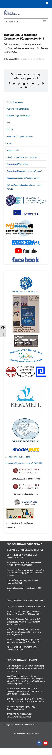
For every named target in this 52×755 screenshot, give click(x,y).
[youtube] (45, 743)
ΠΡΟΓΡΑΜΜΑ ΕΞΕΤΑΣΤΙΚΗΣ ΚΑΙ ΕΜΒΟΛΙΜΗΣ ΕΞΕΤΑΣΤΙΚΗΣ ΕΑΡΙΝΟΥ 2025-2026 (24, 563)
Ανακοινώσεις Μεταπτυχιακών (18, 115)
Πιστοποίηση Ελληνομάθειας (18, 164)
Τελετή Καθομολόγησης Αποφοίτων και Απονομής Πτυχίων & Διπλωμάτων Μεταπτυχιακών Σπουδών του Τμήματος (25, 668)
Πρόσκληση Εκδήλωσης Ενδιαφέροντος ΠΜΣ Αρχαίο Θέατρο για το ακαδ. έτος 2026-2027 (23, 640)
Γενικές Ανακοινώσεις (15, 102)
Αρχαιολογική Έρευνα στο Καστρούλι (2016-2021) (23, 463)
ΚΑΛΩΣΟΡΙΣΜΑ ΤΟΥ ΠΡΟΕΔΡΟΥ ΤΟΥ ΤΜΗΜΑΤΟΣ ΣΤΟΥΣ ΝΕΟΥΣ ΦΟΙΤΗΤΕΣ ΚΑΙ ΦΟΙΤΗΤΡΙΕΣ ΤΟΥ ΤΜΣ (26, 700)
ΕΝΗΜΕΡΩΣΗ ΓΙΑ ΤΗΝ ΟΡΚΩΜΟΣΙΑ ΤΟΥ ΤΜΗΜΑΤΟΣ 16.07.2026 (22, 556)
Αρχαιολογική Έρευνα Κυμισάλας (17, 456)
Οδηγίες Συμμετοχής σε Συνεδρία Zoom (22, 157)
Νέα (8, 122)
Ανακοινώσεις (24, 59)
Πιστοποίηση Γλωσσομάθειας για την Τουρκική (24, 171)
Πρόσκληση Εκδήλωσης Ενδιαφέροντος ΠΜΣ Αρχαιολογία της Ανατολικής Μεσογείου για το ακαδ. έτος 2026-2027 (24, 632)
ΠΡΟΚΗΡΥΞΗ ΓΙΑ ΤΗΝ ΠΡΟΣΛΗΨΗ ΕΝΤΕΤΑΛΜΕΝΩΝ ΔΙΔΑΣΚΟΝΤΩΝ (19, 715)
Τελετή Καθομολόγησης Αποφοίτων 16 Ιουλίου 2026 (26, 606)
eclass (9, 143)
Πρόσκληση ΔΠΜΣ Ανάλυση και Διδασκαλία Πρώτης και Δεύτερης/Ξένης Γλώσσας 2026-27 (24, 612)
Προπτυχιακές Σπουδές (37, 59)
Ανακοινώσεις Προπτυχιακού (18, 109)
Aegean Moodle (13, 150)
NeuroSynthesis (34, 733)
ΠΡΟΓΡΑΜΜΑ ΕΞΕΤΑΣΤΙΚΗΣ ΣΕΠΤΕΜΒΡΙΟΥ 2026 (25, 549)
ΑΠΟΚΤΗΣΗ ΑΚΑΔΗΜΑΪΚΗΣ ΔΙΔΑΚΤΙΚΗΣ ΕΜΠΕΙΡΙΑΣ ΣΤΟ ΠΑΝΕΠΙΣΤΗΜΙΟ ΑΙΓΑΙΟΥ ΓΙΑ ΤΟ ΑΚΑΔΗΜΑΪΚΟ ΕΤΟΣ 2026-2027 (25, 691)
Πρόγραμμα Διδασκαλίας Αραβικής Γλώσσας (23, 178)
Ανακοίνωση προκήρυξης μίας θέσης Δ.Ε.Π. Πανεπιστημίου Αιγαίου (23, 707)
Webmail (10, 129)
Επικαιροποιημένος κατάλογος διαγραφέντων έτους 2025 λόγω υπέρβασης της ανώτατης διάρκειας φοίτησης (26, 572)
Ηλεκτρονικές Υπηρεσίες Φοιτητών (20, 136)
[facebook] (39, 743)
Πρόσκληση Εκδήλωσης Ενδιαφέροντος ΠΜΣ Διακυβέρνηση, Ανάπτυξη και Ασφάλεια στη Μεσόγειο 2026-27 (23, 621)
